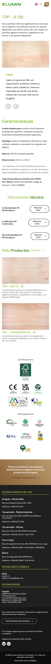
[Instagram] (9, 644)
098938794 (39, 547)
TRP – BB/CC (10, 286)
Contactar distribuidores (24, 477)
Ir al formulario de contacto (17, 621)
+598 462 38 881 (17, 560)
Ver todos (35, 250)
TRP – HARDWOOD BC (16, 332)
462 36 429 (29, 560)
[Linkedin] (4, 644)
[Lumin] (12, 4)
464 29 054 (29, 547)
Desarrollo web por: (25, 660)
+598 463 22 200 (17, 521)
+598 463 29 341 (17, 534)
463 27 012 (29, 534)
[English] (36, 4)
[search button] (41, 4)
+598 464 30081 (17, 547)
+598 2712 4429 (17, 506)
